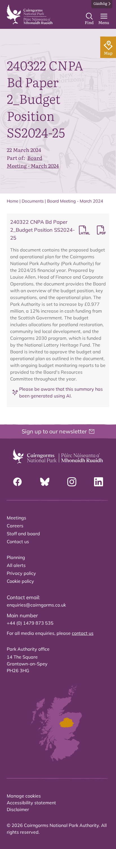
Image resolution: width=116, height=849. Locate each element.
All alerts (16, 565)
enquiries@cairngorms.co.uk (36, 605)
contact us (82, 633)
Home (12, 201)
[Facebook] (17, 481)
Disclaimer (18, 809)
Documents (33, 201)
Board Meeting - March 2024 (33, 161)
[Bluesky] (45, 481)
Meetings (16, 518)
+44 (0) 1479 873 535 (30, 623)
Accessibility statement (31, 802)
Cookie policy (20, 581)
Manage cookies (24, 796)
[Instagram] (71, 481)
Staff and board (23, 533)
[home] (30, 14)
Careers (15, 525)
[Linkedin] (98, 481)
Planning (16, 557)
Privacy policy (21, 573)
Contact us (18, 541)
